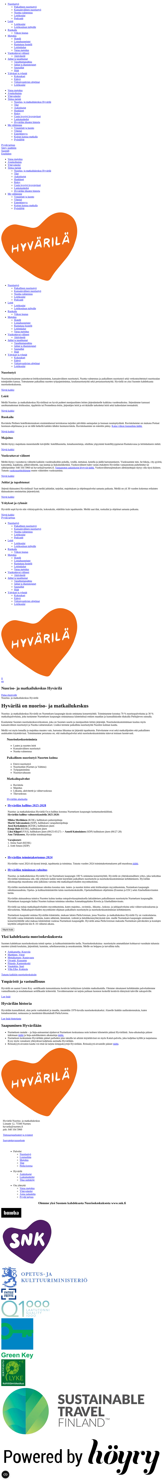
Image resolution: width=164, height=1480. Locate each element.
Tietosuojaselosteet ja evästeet (18, 1135)
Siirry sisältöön (8, 148)
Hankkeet (19, 110)
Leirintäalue (20, 47)
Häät (16, 70)
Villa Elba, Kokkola (18, 969)
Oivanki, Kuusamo (17, 960)
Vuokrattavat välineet (18, 53)
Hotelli (17, 38)
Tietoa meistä (14, 99)
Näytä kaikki (7, 390)
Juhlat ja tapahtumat (18, 59)
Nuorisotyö (13, 4)
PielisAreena (26, 1165)
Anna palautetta (28, 1194)
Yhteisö (18, 131)
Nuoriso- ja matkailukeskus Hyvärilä (32, 102)
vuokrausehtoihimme (20, 470)
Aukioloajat (20, 107)
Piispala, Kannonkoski (19, 963)
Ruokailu (12, 30)
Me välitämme (15, 125)
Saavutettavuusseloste (14, 1140)
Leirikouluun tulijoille (25, 27)
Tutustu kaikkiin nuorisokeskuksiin (19, 974)
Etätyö (17, 79)
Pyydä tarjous (8, 145)
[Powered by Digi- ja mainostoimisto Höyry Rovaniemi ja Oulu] (82, 1477)
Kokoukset (19, 76)
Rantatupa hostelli (23, 44)
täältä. (61, 1035)
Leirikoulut (19, 15)
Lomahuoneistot (22, 41)
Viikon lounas (21, 32)
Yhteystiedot (14, 96)
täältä (135, 863)
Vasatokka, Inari (16, 966)
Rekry (17, 113)
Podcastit (18, 18)
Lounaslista (25, 1157)
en (2, 681)
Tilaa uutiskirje (27, 1180)
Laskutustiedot (21, 119)
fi (2, 678)
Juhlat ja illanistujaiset (25, 64)
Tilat (16, 104)
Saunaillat (19, 67)
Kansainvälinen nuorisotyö (27, 9)
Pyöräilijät (19, 139)
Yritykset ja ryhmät (17, 73)
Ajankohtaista (15, 93)
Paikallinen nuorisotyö (25, 6)
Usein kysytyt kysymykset (27, 116)
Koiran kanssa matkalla (26, 136)
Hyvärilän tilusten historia (27, 122)
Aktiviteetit (19, 56)
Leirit (10, 21)
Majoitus (12, 35)
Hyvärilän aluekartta (17, 799)
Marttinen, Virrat (16, 954)
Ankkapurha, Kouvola (19, 951)
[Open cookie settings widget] (5, 1474)
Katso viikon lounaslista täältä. (127, 426)
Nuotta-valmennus (23, 12)
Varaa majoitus (21, 50)
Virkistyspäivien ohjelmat (27, 82)
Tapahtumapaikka (23, 61)
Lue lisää (5, 996)
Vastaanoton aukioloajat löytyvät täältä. (74, 467)
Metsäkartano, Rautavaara (21, 957)
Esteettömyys (21, 133)
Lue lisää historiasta (11, 1018)
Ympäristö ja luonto (24, 128)
